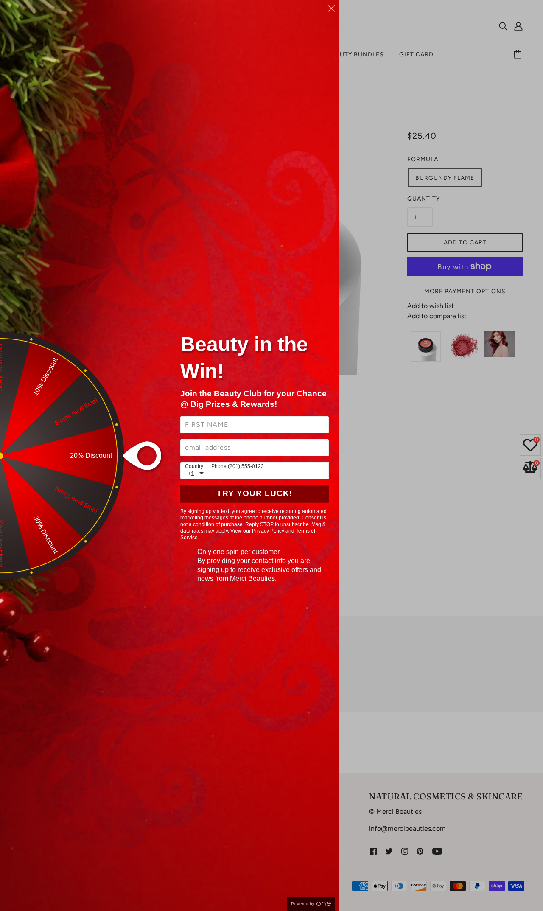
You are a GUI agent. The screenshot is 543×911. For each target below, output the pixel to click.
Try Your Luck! (254, 493)
